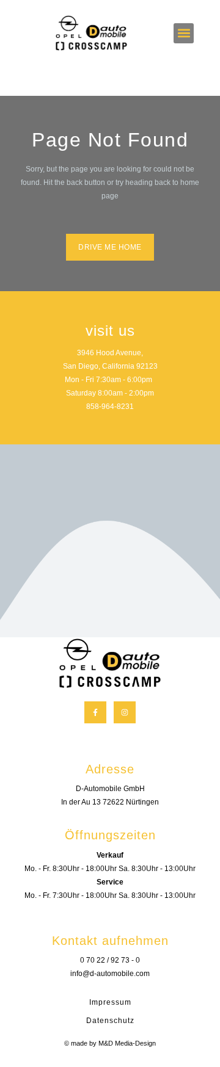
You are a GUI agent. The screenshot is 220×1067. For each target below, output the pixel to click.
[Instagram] (125, 712)
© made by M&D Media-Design (110, 1043)
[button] (184, 33)
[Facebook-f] (95, 712)
